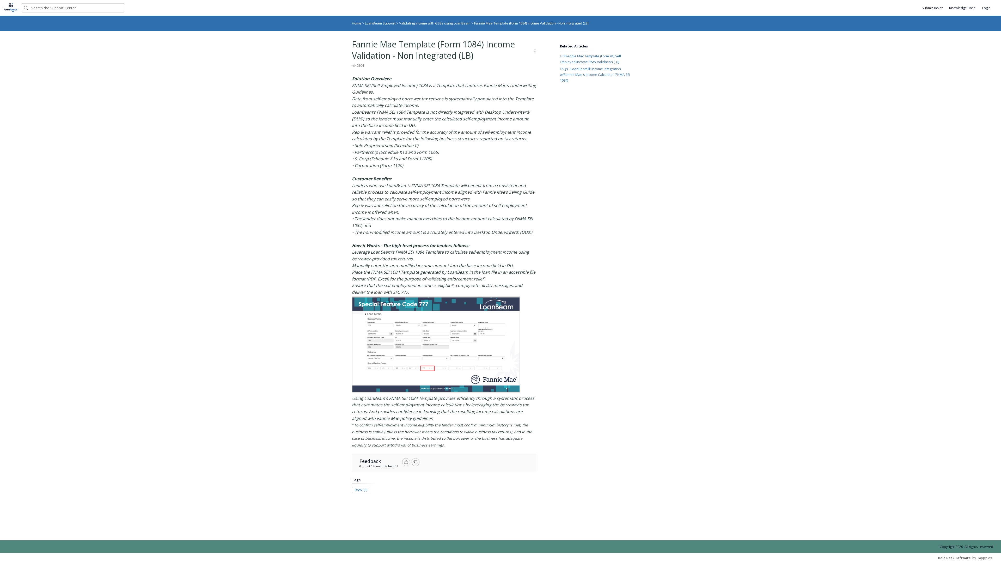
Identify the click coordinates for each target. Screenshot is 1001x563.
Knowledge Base (962, 7)
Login (986, 7)
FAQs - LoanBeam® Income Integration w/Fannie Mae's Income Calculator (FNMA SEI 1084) (595, 74)
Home (356, 23)
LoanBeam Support (380, 23)
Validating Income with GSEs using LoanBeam (435, 23)
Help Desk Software (954, 558)
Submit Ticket (932, 7)
